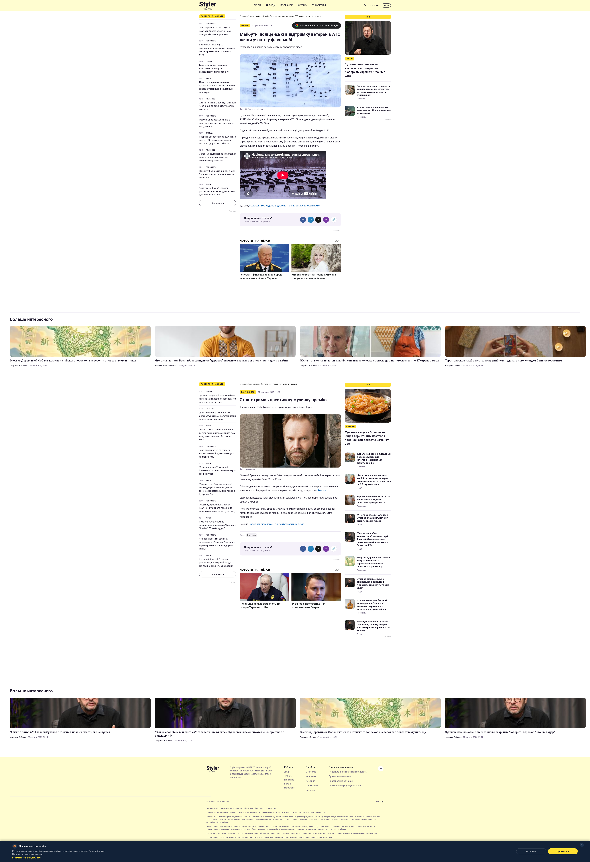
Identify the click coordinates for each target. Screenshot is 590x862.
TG (310, 220)
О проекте (311, 772)
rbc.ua (386, 5)
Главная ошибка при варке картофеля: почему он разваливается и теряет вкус (214, 68)
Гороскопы (319, 5)
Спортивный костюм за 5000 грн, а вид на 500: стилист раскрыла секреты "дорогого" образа (217, 140)
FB (303, 220)
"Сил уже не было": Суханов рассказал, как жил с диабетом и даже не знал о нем (217, 191)
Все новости (218, 203)
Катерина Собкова (453, 366)
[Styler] (207, 5)
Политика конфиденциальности (345, 785)
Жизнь (251, 16)
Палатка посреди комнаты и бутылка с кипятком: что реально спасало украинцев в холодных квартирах (217, 87)
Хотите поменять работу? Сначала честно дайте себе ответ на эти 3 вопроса (217, 106)
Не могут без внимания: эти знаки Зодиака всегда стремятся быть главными (217, 174)
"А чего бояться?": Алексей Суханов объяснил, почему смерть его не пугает (217, 470)
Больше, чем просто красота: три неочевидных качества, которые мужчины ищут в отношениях (373, 91)
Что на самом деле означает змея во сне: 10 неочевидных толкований (374, 110)
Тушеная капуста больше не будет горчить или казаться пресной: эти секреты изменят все (217, 399)
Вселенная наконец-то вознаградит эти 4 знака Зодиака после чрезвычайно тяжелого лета (217, 49)
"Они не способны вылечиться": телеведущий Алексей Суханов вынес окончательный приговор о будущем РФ (217, 489)
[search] (365, 5)
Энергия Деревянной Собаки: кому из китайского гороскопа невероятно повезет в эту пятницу (73, 360)
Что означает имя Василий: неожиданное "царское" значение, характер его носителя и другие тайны (221, 360)
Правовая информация (341, 781)
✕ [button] (581, 845)
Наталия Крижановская (165, 366)
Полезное (286, 5)
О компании (312, 785)
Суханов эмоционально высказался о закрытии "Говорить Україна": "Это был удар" (365, 70)
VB (326, 220)
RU (377, 5)
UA (371, 5)
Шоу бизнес (253, 384)
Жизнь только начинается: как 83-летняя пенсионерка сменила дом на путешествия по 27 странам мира (369, 360)
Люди (257, 5)
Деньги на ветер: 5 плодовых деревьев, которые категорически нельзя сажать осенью (217, 416)
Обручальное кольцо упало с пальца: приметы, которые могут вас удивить (216, 123)
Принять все (563, 851)
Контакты (311, 776)
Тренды (270, 5)
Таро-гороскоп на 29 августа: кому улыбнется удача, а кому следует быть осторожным (215, 31)
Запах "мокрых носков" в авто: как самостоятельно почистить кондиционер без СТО (217, 157)
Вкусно (302, 5)
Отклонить (531, 851)
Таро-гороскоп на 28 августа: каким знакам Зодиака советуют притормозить (216, 453)
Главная (243, 16)
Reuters (322, 490)
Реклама (310, 790)
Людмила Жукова (18, 366)
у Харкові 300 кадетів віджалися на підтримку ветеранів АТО (284, 205)
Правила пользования (340, 776)
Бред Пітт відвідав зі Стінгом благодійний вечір (276, 524)
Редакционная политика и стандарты (348, 772)
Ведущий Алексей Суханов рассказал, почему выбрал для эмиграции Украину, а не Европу (216, 562)
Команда (310, 781)
